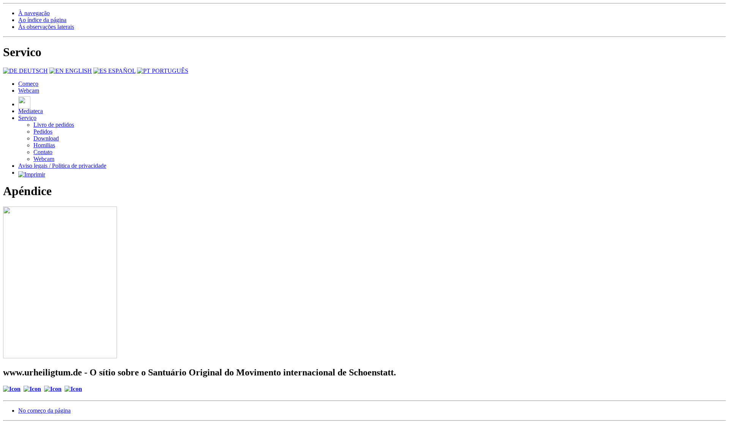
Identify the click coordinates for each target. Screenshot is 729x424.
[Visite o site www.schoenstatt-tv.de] (12, 389)
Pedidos (42, 131)
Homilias (44, 145)
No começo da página (44, 410)
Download (46, 138)
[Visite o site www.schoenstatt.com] (32, 389)
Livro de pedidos (53, 124)
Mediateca (30, 111)
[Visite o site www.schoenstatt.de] (73, 389)
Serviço (27, 118)
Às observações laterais (46, 27)
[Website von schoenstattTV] (24, 104)
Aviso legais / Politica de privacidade (62, 165)
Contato (42, 152)
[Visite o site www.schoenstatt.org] (53, 389)
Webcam (28, 90)
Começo (28, 83)
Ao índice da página (42, 20)
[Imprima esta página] (31, 172)
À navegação (34, 13)
